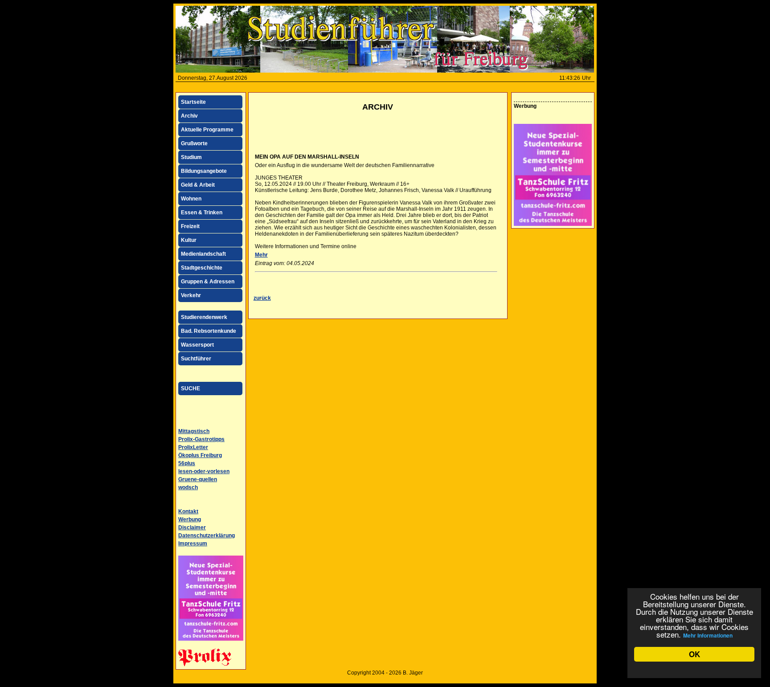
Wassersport (197, 345)
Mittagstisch (193, 431)
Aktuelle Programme (207, 130)
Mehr (261, 255)
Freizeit (190, 226)
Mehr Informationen (708, 635)
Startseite (193, 102)
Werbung (189, 519)
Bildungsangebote (204, 171)
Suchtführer (196, 359)
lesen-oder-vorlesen (203, 471)
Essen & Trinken (201, 212)
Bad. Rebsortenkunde (208, 331)
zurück (262, 298)
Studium (191, 157)
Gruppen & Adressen (207, 281)
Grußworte (194, 143)
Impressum (192, 543)
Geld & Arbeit (198, 185)
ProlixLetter (193, 447)
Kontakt (188, 511)
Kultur (189, 240)
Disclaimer (192, 527)
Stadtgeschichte (201, 268)
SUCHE (190, 388)
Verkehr (191, 295)
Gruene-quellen (197, 479)
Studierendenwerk (204, 317)
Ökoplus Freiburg (200, 455)
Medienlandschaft (203, 254)
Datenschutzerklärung (206, 535)
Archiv (189, 116)
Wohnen (191, 199)
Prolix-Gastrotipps (201, 439)
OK (694, 654)
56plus (186, 463)
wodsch (188, 487)
